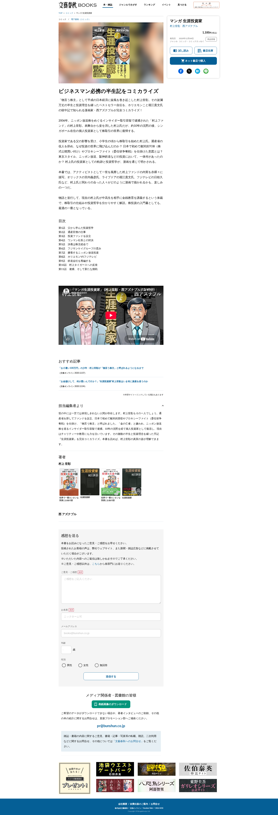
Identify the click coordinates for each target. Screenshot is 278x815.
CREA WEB (159, 808)
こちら (96, 564)
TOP (60, 13)
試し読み (183, 50)
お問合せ (155, 804)
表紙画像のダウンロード (112, 704)
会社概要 (122, 804)
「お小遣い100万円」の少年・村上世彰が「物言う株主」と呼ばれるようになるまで (101, 368)
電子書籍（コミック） (80, 19)
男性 (69, 665)
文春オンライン (135, 808)
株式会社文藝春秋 (121, 808)
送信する (111, 676)
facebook (180, 71)
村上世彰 (175, 26)
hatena (197, 71)
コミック (69, 13)
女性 (85, 665)
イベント (166, 5)
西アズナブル (190, 26)
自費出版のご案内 (139, 804)
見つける (182, 5)
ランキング (149, 5)
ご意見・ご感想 (69, 572)
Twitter (189, 71)
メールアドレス (69, 626)
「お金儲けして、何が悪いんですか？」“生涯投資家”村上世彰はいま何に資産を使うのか (103, 381)
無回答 (103, 665)
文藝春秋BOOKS (78, 5)
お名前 (64, 610)
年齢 (63, 643)
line (205, 71)
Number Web (148, 808)
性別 (63, 660)
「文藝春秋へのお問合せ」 (128, 741)
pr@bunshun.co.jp (111, 726)
